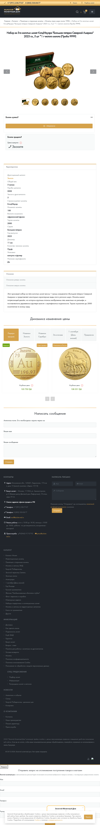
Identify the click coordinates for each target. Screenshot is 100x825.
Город (2, 811)
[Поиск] (77, 12)
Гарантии (9, 638)
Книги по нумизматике (14, 610)
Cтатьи (8, 698)
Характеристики (12, 167)
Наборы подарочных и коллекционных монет (23, 603)
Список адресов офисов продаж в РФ (20, 502)
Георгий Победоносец (14, 569)
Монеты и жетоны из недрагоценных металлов (23, 607)
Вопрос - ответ (11, 645)
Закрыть (4, 767)
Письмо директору (12, 723)
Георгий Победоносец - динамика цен (20, 702)
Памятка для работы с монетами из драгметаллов (24, 649)
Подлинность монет (13, 631)
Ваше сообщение (11, 442)
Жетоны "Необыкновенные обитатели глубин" (23, 593)
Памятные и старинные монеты (17, 562)
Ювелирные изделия (13, 600)
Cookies (37, 820)
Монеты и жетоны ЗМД (14, 565)
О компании (10, 711)
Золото (10, 178)
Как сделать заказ (12, 628)
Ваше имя (8, 431)
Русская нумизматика (13, 589)
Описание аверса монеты (15, 285)
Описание (10, 274)
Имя (1, 779)
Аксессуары (10, 579)
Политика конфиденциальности (17, 659)
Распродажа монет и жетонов (20, 684)
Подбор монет (14, 677)
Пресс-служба (11, 727)
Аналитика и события (13, 695)
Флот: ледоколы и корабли (16, 596)
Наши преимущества (13, 720)
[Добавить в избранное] (92, 117)
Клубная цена (24, 385)
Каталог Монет (11, 555)
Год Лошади (10, 586)
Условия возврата (12, 652)
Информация (10, 619)
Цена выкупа (12, 142)
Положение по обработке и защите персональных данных (27, 666)
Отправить (57, 510)
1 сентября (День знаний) (15, 583)
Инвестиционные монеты (15, 559)
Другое (8, 613)
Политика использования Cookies (18, 662)
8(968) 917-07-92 (26, 533)
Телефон (3, 800)
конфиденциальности (55, 820)
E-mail (2, 790)
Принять (88, 817)
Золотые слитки (11, 576)
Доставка (9, 625)
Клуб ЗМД (10, 635)
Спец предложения (17, 672)
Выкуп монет (10, 642)
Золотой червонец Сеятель (15, 572)
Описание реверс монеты (15, 280)
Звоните (17, 146)
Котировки (10, 705)
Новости (8, 690)
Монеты (9, 655)
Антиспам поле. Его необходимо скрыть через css (24, 420)
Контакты (9, 717)
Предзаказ (50, 126)
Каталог (8, 550)
